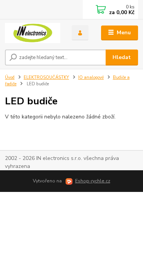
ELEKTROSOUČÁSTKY (46, 77)
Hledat (121, 57)
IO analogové (91, 77)
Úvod (9, 77)
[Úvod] (32, 33)
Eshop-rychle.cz (92, 181)
